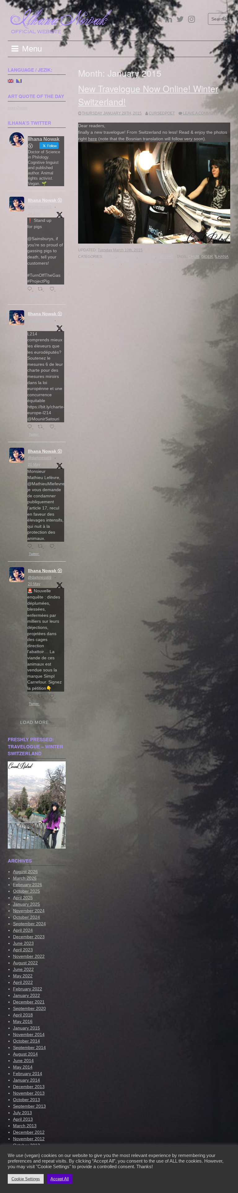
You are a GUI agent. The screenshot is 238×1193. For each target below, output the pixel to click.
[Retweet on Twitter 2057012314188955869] (42, 546)
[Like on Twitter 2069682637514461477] (54, 289)
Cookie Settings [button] (25, 1179)
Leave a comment (200, 113)
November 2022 (29, 956)
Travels (147, 256)
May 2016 (23, 1021)
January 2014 (26, 1080)
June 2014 (23, 1060)
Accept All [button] (60, 1179)
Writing (165, 256)
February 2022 (27, 988)
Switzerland (107, 263)
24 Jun (33, 213)
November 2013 (29, 1093)
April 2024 (23, 930)
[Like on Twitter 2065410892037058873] (54, 427)
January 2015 (26, 1027)
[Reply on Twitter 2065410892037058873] (31, 427)
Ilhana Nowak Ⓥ (45, 200)
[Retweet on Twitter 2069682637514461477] (42, 289)
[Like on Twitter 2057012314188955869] (54, 546)
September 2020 (29, 1008)
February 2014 (27, 1073)
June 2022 (23, 969)
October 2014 (26, 1040)
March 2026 (25, 878)
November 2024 (29, 910)
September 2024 (29, 923)
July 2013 (22, 1112)
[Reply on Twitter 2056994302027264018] (31, 696)
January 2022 (26, 995)
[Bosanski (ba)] (19, 80)
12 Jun (33, 327)
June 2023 (23, 943)
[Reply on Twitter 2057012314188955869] (31, 546)
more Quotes (18, 108)
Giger (110, 256)
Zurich (155, 263)
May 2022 (23, 975)
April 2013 (23, 1119)
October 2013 (26, 1099)
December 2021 (29, 1001)
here (92, 138)
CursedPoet (162, 113)
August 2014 (25, 1054)
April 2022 (23, 982)
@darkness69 (39, 207)
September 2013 (29, 1106)
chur (193, 256)
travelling (134, 263)
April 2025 (23, 897)
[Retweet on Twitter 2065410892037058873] (42, 427)
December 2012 (29, 1132)
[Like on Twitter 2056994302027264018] (54, 696)
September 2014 (29, 1047)
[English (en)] (10, 80)
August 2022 (25, 962)
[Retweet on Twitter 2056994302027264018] (42, 696)
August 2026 (25, 871)
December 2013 (29, 1086)
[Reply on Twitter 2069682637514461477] (31, 289)
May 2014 (23, 1067)
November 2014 (29, 1034)
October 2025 (26, 891)
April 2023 (23, 949)
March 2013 (25, 1125)
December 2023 (29, 936)
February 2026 (27, 884)
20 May (34, 464)
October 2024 (26, 917)
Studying (127, 256)
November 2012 (29, 1138)
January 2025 (26, 904)
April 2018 (23, 1014)
